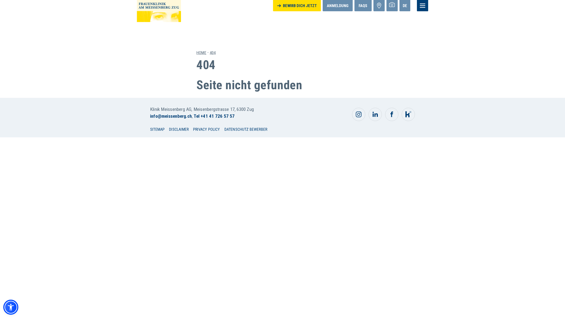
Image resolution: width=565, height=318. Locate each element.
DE (405, 5)
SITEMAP (157, 129)
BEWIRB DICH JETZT (300, 5)
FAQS (363, 5)
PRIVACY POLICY (206, 129)
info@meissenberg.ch (171, 116)
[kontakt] (379, 5)
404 (213, 52)
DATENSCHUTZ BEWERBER (245, 129)
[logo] (159, 10)
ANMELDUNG (337, 5)
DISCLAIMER (179, 129)
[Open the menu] (422, 5)
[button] (10, 307)
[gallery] (392, 5)
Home (201, 52)
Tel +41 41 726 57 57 (214, 116)
